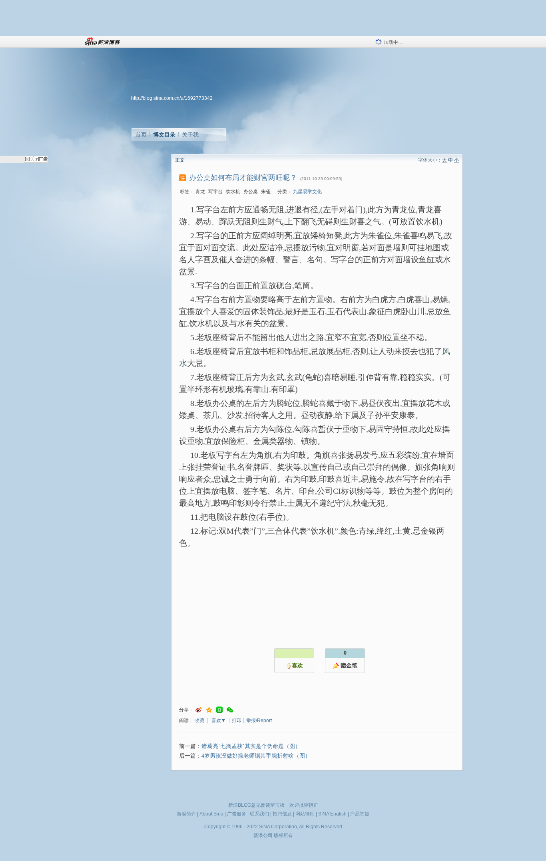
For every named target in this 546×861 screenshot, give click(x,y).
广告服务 (236, 814)
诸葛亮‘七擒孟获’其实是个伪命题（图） (251, 746)
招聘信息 (282, 814)
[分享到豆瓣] (219, 710)
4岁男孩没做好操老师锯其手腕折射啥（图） (256, 756)
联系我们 (259, 814)
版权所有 (283, 835)
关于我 (190, 134)
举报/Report (259, 720)
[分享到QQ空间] (209, 710)
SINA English (332, 814)
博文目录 (164, 134)
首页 (141, 134)
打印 (236, 720)
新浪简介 (186, 814)
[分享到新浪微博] (198, 710)
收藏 (199, 720)
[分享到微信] (230, 710)
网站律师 (305, 814)
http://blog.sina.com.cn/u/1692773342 (172, 98)
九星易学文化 (307, 191)
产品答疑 (359, 814)
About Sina (211, 814)
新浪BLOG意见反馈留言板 (256, 805)
